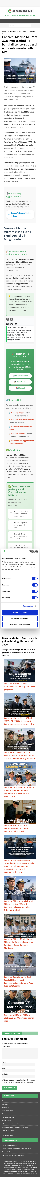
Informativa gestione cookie (10, 1124)
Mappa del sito (6, 1120)
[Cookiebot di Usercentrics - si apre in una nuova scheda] (29, 551)
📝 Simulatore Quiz (20, 376)
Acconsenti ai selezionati (20, 618)
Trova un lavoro (7, 1114)
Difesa (4, 34)
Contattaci (5, 1104)
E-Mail (4, 1068)
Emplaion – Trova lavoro (9, 1145)
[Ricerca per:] (20, 26)
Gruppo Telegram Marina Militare (20, 214)
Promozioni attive (7, 1111)
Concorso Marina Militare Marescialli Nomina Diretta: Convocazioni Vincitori (16, 828)
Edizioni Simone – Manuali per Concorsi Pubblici (16, 1148)
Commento (6, 1046)
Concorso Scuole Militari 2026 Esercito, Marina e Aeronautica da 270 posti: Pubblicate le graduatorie (19, 755)
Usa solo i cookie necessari (20, 624)
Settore (31, 31)
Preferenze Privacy (7, 1135)
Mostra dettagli (28, 606)
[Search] (7, 319)
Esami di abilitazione (8, 1117)
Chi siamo (5, 1101)
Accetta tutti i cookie (20, 612)
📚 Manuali (20, 388)
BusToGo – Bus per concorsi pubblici (13, 1155)
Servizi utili (5, 1107)
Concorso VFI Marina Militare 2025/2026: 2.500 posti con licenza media (19, 1018)
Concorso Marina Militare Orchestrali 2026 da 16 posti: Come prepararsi (19, 686)
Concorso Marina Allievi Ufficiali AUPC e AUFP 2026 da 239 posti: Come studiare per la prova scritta (19, 721)
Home (12, 31)
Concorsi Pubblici (18, 434)
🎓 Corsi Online (20, 382)
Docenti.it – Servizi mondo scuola (12, 1152)
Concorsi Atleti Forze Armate (22, 420)
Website (5, 1074)
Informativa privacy (8, 1130)
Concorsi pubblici (21, 31)
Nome (4, 1062)
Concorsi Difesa (17, 413)
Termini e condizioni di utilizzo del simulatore (15, 1127)
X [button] (38, 2)
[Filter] (11, 319)
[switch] (35, 584)
